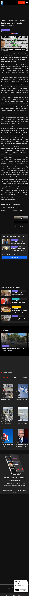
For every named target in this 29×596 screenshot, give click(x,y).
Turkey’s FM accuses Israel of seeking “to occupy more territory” (19, 302)
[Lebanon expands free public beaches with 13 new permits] (22, 416)
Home (3, 594)
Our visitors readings (11, 288)
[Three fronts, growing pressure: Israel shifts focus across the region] (22, 393)
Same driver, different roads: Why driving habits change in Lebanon (6, 423)
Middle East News (15, 299)
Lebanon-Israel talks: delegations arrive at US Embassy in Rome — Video (14, 349)
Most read (7, 372)
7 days (15, 377)
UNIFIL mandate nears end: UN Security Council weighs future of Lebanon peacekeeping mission (20, 311)
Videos (6, 330)
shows (21, 594)
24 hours (5, 377)
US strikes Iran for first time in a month (7, 445)
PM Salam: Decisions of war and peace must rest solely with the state (22, 445)
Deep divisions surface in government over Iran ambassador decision (18, 294)
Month (25, 377)
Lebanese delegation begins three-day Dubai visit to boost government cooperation (19, 249)
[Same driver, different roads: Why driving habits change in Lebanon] (7, 416)
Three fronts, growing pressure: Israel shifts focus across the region (22, 400)
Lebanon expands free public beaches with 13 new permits (22, 423)
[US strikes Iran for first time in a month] (7, 438)
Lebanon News (14, 246)
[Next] (27, 342)
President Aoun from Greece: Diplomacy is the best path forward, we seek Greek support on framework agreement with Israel (18, 243)
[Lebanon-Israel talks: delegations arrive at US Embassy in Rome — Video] (14, 342)
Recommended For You (13, 237)
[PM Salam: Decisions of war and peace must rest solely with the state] (22, 438)
